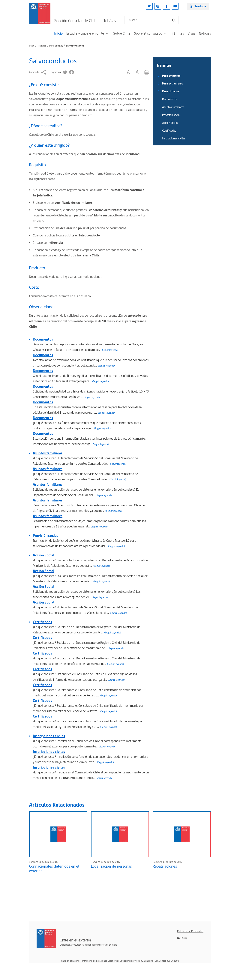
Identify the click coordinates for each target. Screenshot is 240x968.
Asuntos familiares (47, 453)
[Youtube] (175, 6)
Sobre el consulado (148, 33)
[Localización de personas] (120, 834)
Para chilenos (56, 46)
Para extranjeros (172, 83)
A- (138, 72)
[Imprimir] (146, 72)
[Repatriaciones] (182, 834)
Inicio (58, 33)
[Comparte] (43, 72)
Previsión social (45, 535)
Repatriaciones (165, 866)
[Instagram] (157, 6)
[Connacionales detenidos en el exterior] (58, 834)
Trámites (177, 33)
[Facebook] (166, 6)
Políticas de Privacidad (190, 931)
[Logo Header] (39, 13)
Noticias (205, 33)
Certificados (42, 622)
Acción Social (43, 555)
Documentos (43, 339)
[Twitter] (149, 6)
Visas (191, 33)
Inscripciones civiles (49, 736)
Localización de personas (111, 866)
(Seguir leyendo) (110, 350)
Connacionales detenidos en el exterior (54, 869)
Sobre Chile (121, 33)
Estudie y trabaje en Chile (85, 33)
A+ (129, 72)
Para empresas (171, 76)
